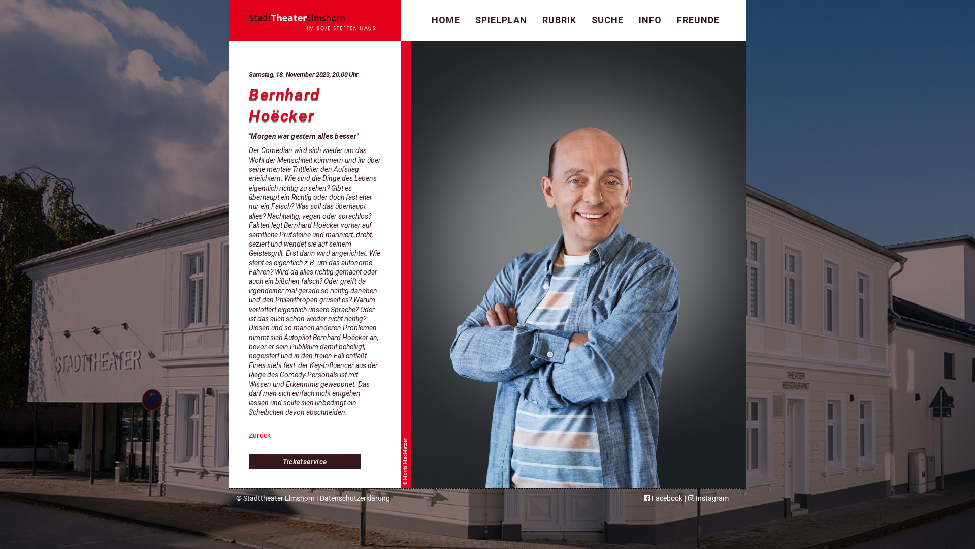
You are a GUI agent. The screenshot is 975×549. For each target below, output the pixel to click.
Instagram (711, 498)
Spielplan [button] (501, 20)
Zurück (260, 435)
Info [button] (650, 20)
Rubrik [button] (559, 20)
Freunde (698, 20)
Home (446, 20)
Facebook (666, 498)
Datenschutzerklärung (355, 498)
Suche (608, 20)
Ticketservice (305, 462)
